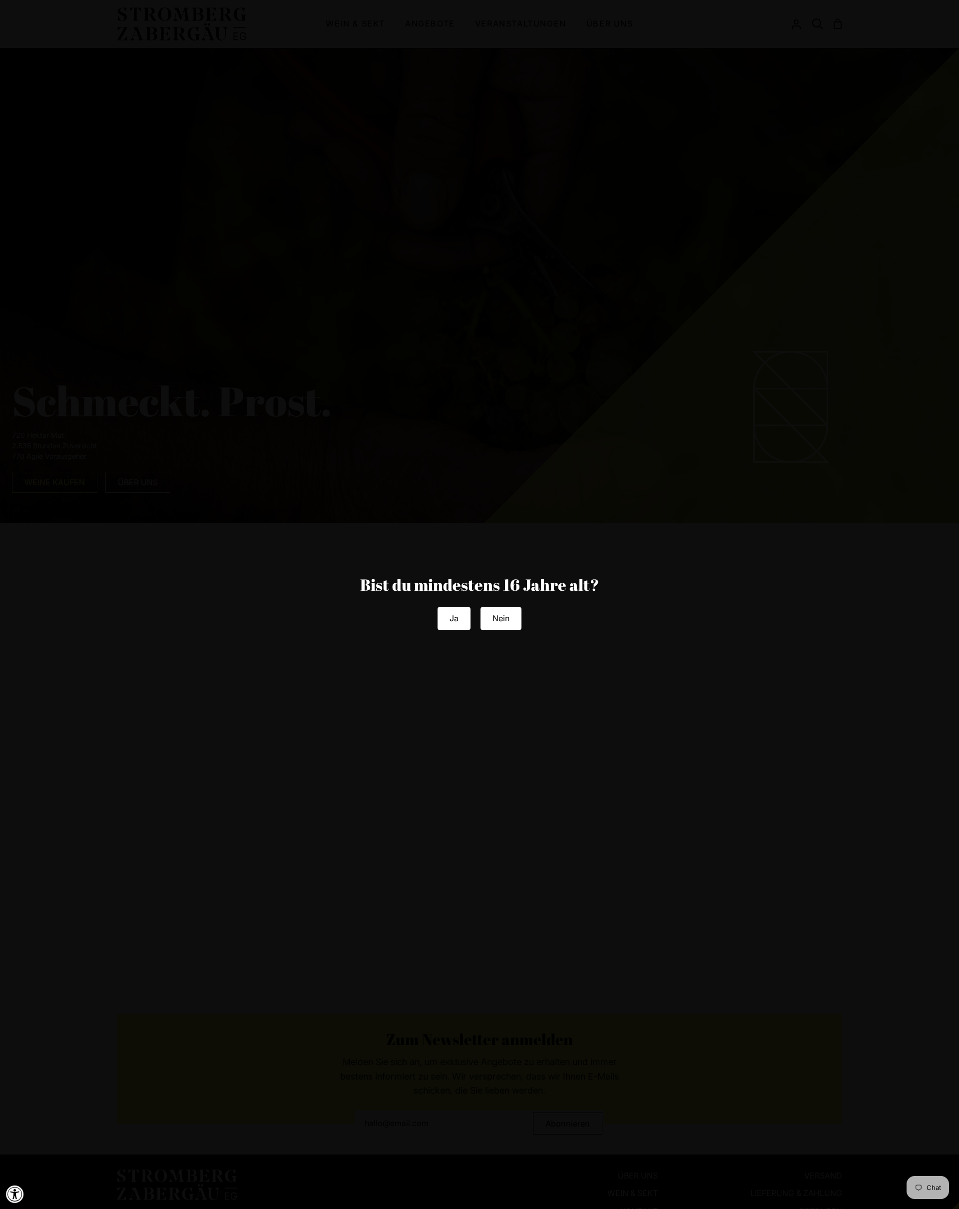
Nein (500, 618)
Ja (454, 618)
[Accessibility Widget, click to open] (15, 1194)
